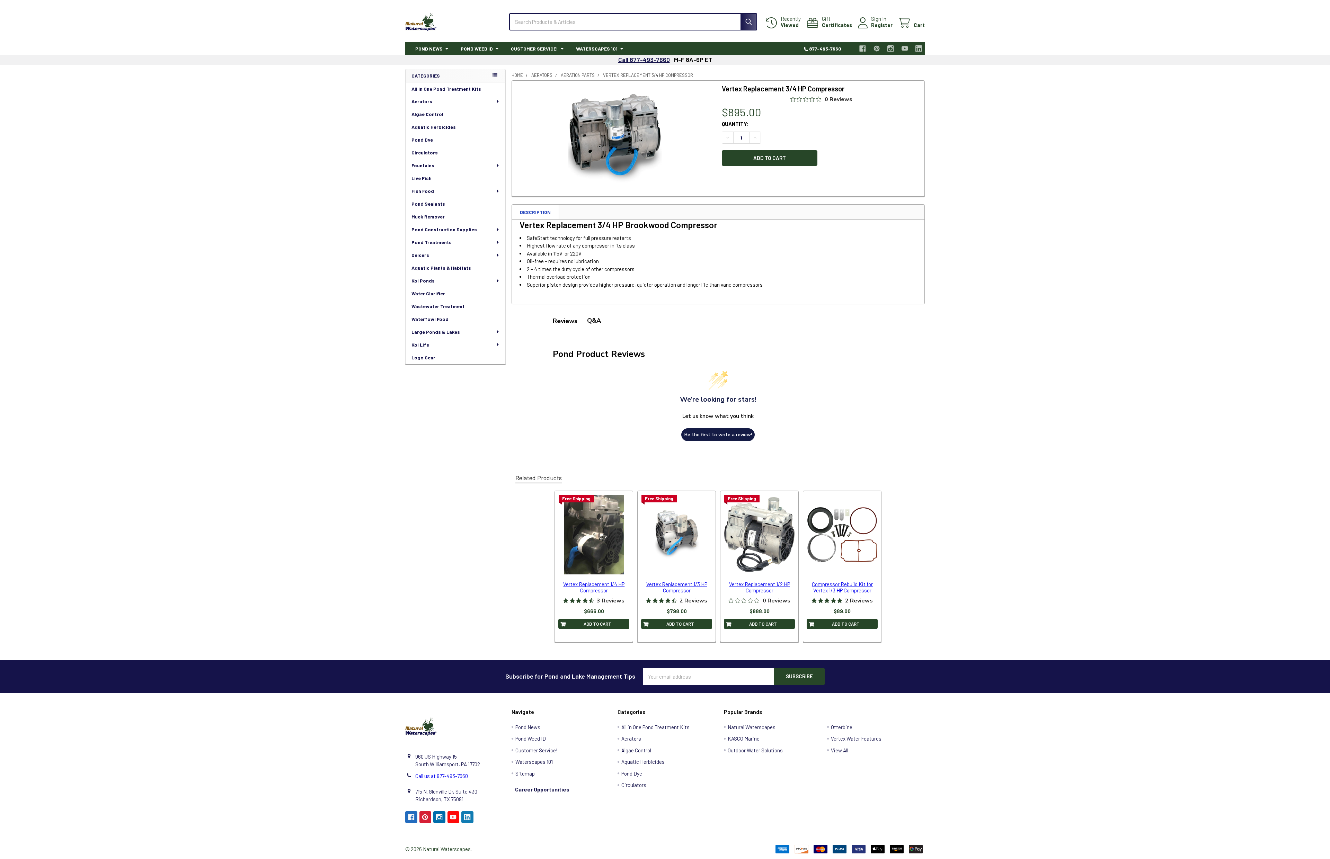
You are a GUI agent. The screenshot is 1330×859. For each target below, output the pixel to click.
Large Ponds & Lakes (435, 332)
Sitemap (525, 773)
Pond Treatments (431, 242)
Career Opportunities (542, 789)
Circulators (424, 152)
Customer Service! (534, 49)
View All (839, 750)
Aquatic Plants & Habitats (441, 268)
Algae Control (427, 114)
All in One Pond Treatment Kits (446, 89)
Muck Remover (428, 217)
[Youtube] (905, 49)
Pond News (429, 49)
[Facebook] (863, 49)
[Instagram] (891, 49)
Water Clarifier (428, 293)
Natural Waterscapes (751, 727)
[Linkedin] (919, 49)
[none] (615, 136)
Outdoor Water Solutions (755, 750)
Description (535, 212)
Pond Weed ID (477, 49)
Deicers (420, 255)
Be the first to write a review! (718, 434)
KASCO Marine (744, 738)
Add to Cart (597, 624)
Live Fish (421, 178)
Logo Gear (423, 357)
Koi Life (420, 345)
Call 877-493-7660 (644, 59)
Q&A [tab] (594, 320)
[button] (824, 778)
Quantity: (735, 124)
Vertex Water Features (856, 738)
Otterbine (841, 727)
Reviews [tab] (565, 321)
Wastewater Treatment (437, 306)
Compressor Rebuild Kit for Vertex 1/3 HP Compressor (842, 587)
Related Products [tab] (538, 478)
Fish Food (422, 191)
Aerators (421, 101)
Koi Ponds (423, 281)
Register (882, 25)
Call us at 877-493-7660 (441, 776)
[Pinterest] (877, 49)
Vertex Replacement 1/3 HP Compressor (676, 587)
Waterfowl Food (430, 319)
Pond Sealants (428, 204)
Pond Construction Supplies (444, 229)
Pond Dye (422, 140)
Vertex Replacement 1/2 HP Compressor (759, 587)
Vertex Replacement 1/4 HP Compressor (593, 587)
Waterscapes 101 (597, 49)
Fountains (422, 165)
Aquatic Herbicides (433, 127)
